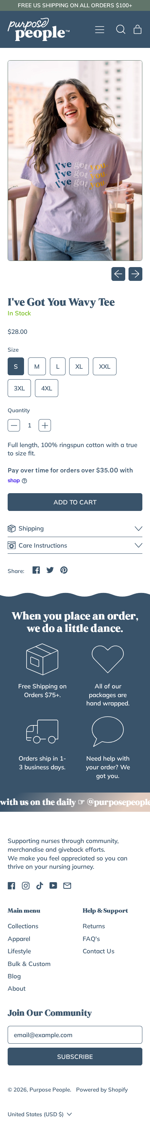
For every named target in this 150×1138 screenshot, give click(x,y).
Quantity (19, 410)
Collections (23, 926)
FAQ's (91, 938)
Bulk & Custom (29, 963)
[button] (120, 29)
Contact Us (98, 951)
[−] (14, 425)
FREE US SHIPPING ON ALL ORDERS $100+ (75, 5)
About (16, 988)
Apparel (19, 938)
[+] (45, 425)
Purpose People (49, 1089)
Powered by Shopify (102, 1089)
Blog (14, 976)
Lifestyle (19, 951)
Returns (94, 926)
